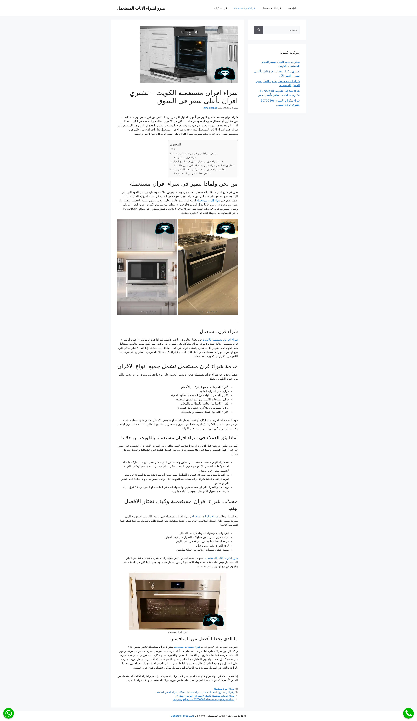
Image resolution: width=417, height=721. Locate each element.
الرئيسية (292, 8)
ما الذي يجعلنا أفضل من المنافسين (194, 173)
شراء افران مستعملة (208, 200)
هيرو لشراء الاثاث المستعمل (141, 8)
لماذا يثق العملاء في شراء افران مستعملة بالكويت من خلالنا (206, 165)
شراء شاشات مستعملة (205, 516)
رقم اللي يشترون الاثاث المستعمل (217, 692)
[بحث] (258, 30)
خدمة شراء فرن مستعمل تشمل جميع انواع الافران (198, 161)
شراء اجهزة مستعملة (244, 8)
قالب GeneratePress (182, 715)
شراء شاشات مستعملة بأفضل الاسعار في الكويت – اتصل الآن (204, 695)
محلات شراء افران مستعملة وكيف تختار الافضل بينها (199, 169)
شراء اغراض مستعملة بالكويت (220, 339)
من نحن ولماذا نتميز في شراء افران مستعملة (195, 153)
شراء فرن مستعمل (186, 157)
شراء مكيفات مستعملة (187, 646)
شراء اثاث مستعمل (271, 8)
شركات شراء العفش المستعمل (170, 692)
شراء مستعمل (193, 692)
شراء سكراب (221, 8)
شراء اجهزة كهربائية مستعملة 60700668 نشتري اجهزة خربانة (203, 699)
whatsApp (8, 713)
